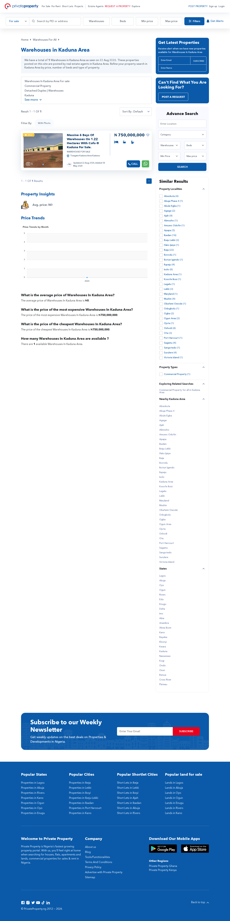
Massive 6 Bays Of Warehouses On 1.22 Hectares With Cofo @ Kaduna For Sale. (83, 141)
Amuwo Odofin (167, 434)
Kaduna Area (166, 482)
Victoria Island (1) (173, 357)
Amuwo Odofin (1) (174, 225)
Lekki (162, 496)
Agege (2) (169, 210)
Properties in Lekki (80, 788)
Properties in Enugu (33, 813)
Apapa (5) (169, 230)
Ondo (162, 665)
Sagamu (163, 548)
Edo (161, 599)
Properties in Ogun (32, 803)
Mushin (163, 505)
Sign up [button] (213, 6)
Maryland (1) (170, 294)
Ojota (162, 529)
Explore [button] (136, 6)
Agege (163, 420)
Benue (162, 675)
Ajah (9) (168, 215)
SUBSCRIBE (198, 61)
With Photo (44, 123)
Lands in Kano (173, 813)
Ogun (162, 590)
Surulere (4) (170, 352)
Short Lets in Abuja (128, 808)
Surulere (163, 557)
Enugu (162, 604)
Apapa (162, 439)
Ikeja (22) (169, 250)
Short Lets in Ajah (127, 798)
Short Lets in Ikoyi (127, 793)
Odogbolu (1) (171, 308)
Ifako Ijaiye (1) (171, 245)
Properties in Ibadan (81, 803)
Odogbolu (165, 515)
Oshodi (163, 534)
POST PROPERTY (198, 6)
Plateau (163, 684)
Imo (161, 613)
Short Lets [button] (67, 6)
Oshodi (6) (170, 328)
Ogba (162, 519)
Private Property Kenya (163, 870)
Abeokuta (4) (171, 196)
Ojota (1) (169, 323)
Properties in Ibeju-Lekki (83, 798)
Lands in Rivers (174, 808)
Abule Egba (165, 416)
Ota (161, 538)
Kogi (161, 661)
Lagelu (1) (169, 284)
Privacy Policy (93, 867)
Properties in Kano (32, 798)
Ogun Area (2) (172, 318)
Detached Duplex (35, 91)
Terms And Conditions (98, 862)
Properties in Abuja (32, 788)
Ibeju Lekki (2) (171, 240)
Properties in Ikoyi (80, 793)
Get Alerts (216, 21)
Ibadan (163, 444)
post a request (173, 97)
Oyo (161, 585)
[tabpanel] (43, 150)
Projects (79, 6)
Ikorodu (163, 463)
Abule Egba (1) (172, 206)
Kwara (162, 647)
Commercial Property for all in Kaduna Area (179, 391)
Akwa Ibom (165, 628)
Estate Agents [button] (96, 6)
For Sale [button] (46, 6)
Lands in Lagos (174, 783)
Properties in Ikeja (80, 783)
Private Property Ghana (163, 866)
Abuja (162, 580)
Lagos (162, 576)
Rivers (162, 595)
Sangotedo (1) (172, 347)
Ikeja (161, 458)
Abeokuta (164, 406)
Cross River (165, 680)
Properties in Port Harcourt (85, 808)
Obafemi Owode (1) (175, 303)
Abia (161, 618)
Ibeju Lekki (165, 449)
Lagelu (162, 491)
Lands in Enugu (174, 803)
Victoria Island (166, 562)
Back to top (198, 902)
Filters (196, 21)
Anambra (164, 623)
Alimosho (164, 430)
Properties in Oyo (31, 808)
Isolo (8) (168, 269)
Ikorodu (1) (170, 254)
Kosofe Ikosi (166, 486)
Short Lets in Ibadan (129, 803)
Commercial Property (38, 86)
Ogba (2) (169, 313)
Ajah (161, 425)
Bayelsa (163, 637)
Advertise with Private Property (103, 872)
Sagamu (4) (170, 342)
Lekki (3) (168, 289)
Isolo (161, 477)
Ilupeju (162, 472)
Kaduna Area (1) (173, 274)
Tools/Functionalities (97, 857)
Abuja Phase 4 (166, 411)
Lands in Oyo (173, 793)
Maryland (164, 501)
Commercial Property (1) (177, 374)
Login (222, 6)
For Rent (56, 6)
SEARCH (182, 167)
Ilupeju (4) (169, 264)
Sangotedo (165, 552)
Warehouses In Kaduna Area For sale (47, 81)
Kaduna (29, 95)
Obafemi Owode (168, 510)
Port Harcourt (166, 543)
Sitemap (90, 877)
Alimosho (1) (171, 220)
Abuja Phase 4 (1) (173, 201)
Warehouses (55, 91)
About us (90, 847)
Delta (162, 609)
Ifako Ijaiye (165, 453)
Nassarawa (164, 656)
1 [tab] (43, 164)
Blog (88, 852)
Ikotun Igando (166, 467)
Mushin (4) (169, 298)
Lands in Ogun (174, 798)
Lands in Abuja (174, 788)
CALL (134, 164)
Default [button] (138, 111)
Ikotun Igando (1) (173, 259)
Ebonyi (163, 642)
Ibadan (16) (170, 235)
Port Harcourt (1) (173, 338)
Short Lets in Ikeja (127, 783)
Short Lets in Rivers (128, 813)
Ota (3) (168, 333)
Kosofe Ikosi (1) (172, 279)
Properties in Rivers (32, 793)
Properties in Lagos (32, 783)
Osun (162, 670)
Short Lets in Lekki (128, 788)
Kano (162, 632)
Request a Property (117, 6)
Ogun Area (165, 524)
